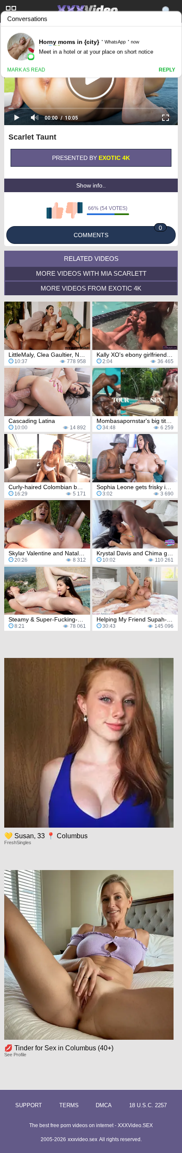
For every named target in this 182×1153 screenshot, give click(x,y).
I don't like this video (74, 210)
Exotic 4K (114, 157)
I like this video (55, 210)
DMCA (104, 1105)
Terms (69, 1105)
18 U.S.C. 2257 (148, 1105)
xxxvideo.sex (82, 1139)
